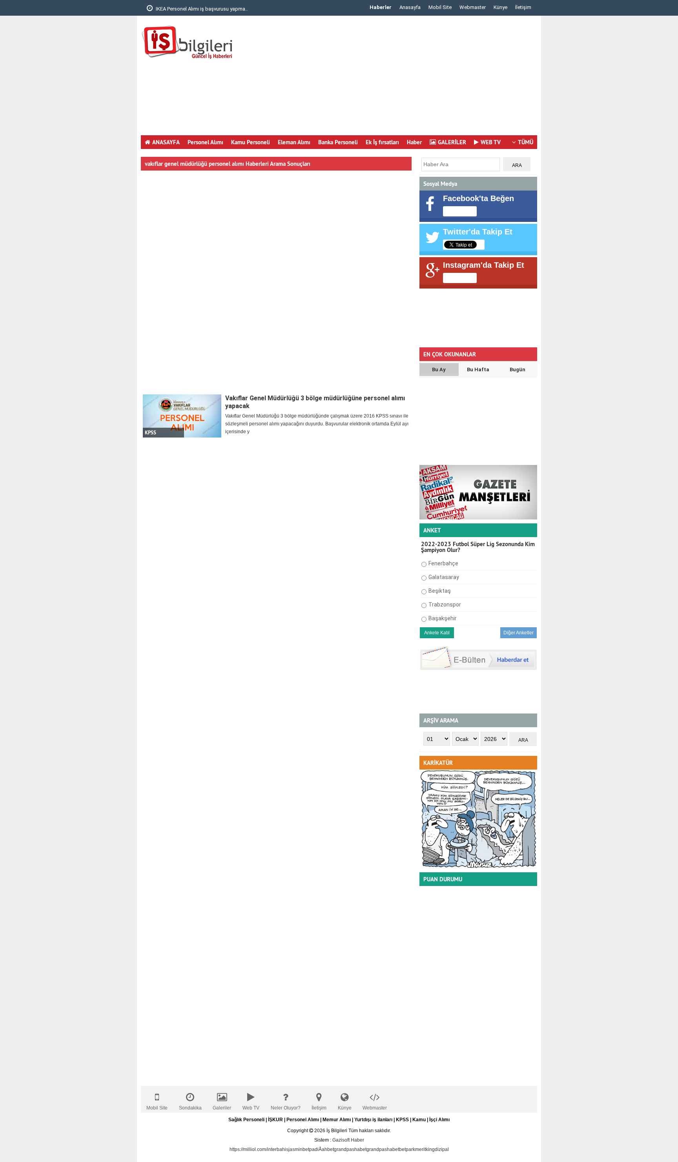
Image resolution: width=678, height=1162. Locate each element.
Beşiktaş (439, 591)
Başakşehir (442, 618)
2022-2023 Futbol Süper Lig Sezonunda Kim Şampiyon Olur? (478, 547)
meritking (425, 1149)
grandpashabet (350, 1149)
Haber (414, 142)
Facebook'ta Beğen (478, 198)
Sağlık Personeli (246, 1119)
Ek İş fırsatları (382, 142)
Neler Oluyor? (286, 1108)
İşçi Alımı (439, 1119)
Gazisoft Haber (348, 1140)
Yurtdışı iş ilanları (373, 1119)
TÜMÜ (525, 142)
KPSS (402, 1119)
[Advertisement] (394, 78)
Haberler (381, 7)
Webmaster (472, 7)
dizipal (442, 1149)
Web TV (250, 1108)
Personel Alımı (205, 142)
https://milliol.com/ (248, 1149)
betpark (407, 1149)
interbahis (277, 1149)
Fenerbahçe (443, 563)
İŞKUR (275, 1119)
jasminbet (298, 1149)
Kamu (419, 1119)
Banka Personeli (338, 142)
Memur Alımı (337, 1119)
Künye (500, 7)
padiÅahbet (321, 1149)
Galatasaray (443, 577)
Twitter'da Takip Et (477, 231)
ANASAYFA (166, 142)
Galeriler (222, 1108)
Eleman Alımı (294, 142)
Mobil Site (440, 7)
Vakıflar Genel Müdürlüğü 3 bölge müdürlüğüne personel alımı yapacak (315, 402)
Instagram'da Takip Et (483, 265)
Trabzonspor (444, 604)
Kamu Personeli (250, 142)
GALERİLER (452, 142)
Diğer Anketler (518, 632)
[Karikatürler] (478, 867)
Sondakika (190, 1108)
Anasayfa (410, 7)
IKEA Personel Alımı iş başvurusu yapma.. (201, 9)
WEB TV (491, 142)
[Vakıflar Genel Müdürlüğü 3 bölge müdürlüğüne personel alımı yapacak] (182, 416)
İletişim (523, 7)
